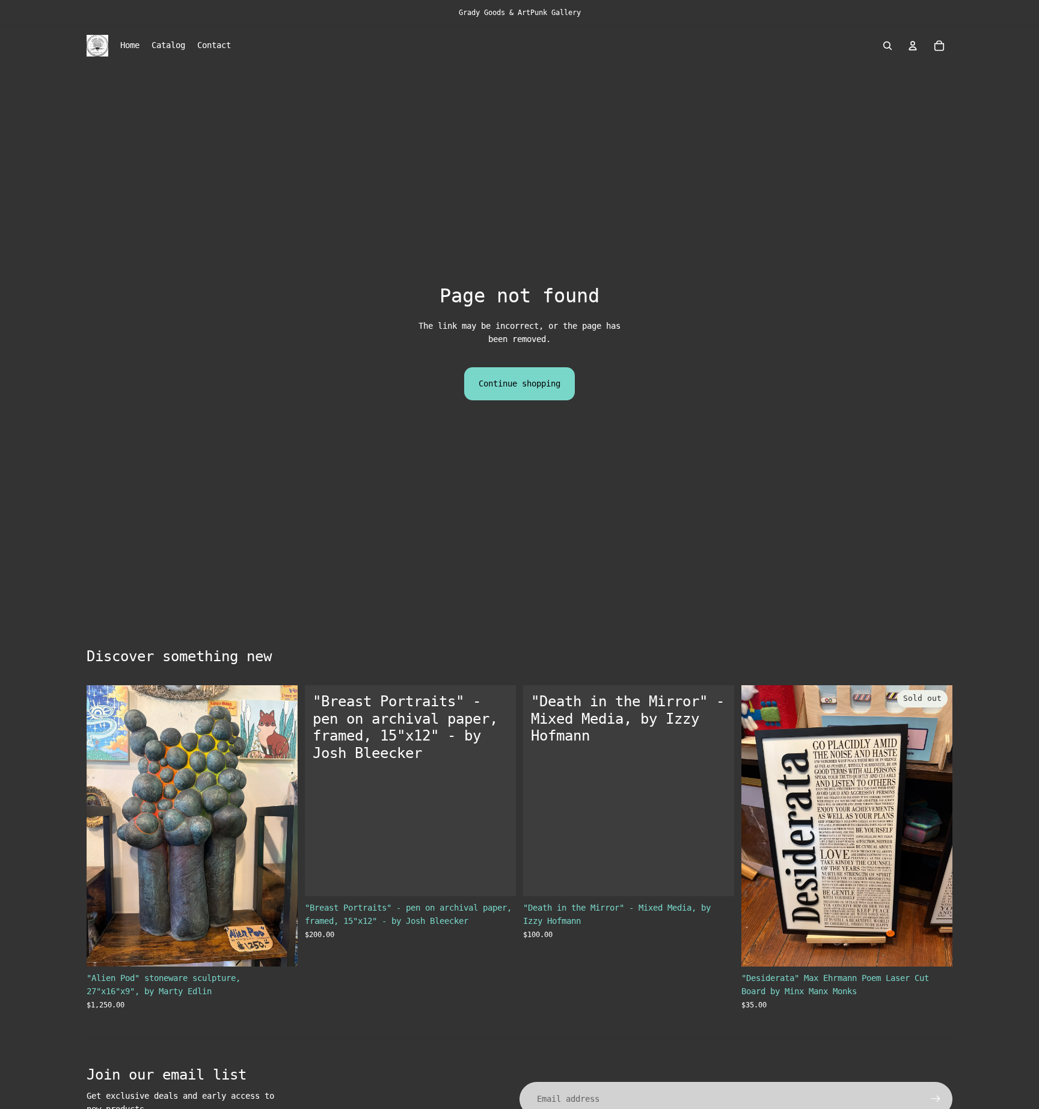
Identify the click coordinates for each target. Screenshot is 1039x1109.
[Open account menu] (913, 45)
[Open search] (887, 45)
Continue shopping (519, 383)
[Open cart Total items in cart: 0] (939, 45)
